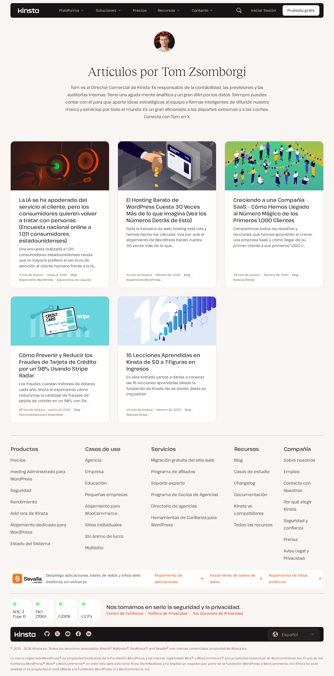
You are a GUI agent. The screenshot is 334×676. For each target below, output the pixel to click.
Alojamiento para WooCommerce (102, 509)
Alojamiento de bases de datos (232, 578)
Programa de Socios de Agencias (184, 494)
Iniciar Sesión (263, 10)
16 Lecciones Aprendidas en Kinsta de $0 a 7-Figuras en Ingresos (163, 362)
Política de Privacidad (167, 613)
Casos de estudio (252, 471)
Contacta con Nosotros (297, 486)
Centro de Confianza (124, 613)
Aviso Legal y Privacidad (296, 554)
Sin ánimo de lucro (104, 536)
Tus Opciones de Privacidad (218, 613)
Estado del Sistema (30, 543)
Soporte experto (168, 483)
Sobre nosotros (299, 460)
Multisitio (94, 548)
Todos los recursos (253, 525)
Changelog (244, 483)
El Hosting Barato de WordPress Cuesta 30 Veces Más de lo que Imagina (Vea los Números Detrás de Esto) (166, 210)
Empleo (292, 471)
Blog (238, 460)
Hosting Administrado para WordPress (37, 475)
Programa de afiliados (173, 471)
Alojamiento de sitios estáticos (288, 578)
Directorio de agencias (174, 506)
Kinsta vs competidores (249, 509)
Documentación (250, 494)
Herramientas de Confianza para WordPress (184, 521)
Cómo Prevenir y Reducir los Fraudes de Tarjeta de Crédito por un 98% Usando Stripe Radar (57, 365)
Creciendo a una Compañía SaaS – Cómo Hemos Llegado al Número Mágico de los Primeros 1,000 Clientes (271, 210)
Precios (18, 460)
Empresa (94, 471)
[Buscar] (239, 10)
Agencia (93, 460)
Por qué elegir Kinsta (298, 505)
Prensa (290, 539)
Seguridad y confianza (296, 524)
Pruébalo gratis (301, 10)
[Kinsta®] (28, 10)
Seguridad (20, 490)
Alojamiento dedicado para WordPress (38, 528)
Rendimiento (23, 502)
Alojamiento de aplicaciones (168, 578)
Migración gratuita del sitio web (182, 460)
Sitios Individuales (103, 525)
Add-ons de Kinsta (29, 513)
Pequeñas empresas (106, 494)
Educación (96, 483)
